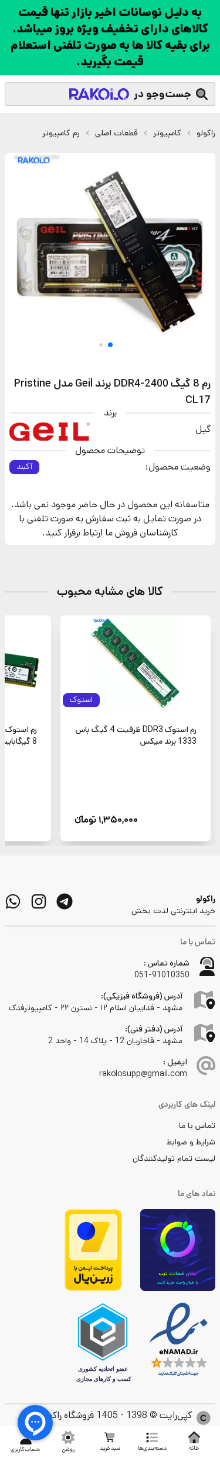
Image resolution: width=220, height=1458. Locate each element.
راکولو (206, 133)
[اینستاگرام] (39, 901)
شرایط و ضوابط (191, 1142)
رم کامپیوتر (61, 133)
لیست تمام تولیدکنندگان (174, 1158)
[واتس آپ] (13, 901)
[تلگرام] (64, 901)
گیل (203, 429)
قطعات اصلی (116, 133)
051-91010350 (161, 975)
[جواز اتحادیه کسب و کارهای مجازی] (103, 1342)
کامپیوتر (167, 133)
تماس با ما (197, 1125)
